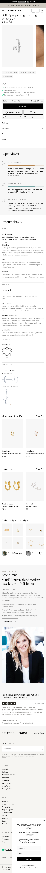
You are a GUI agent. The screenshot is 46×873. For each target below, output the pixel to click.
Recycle (5, 824)
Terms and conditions (27, 865)
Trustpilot (30, 723)
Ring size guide (7, 810)
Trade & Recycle (15, 112)
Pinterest (5, 839)
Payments (5, 780)
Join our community (32, 5)
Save (34, 112)
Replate (5, 818)
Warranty (5, 778)
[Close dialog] (44, 820)
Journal (4, 815)
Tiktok (4, 842)
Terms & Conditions (30, 754)
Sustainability (7, 812)
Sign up (29, 859)
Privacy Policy (7, 789)
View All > (40, 416)
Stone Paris (8, 22)
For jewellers (6, 807)
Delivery (5, 772)
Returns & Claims (8, 775)
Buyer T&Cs (6, 783)
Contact (5, 769)
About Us (5, 801)
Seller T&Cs (6, 786)
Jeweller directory (9, 804)
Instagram (5, 836)
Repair (4, 821)
